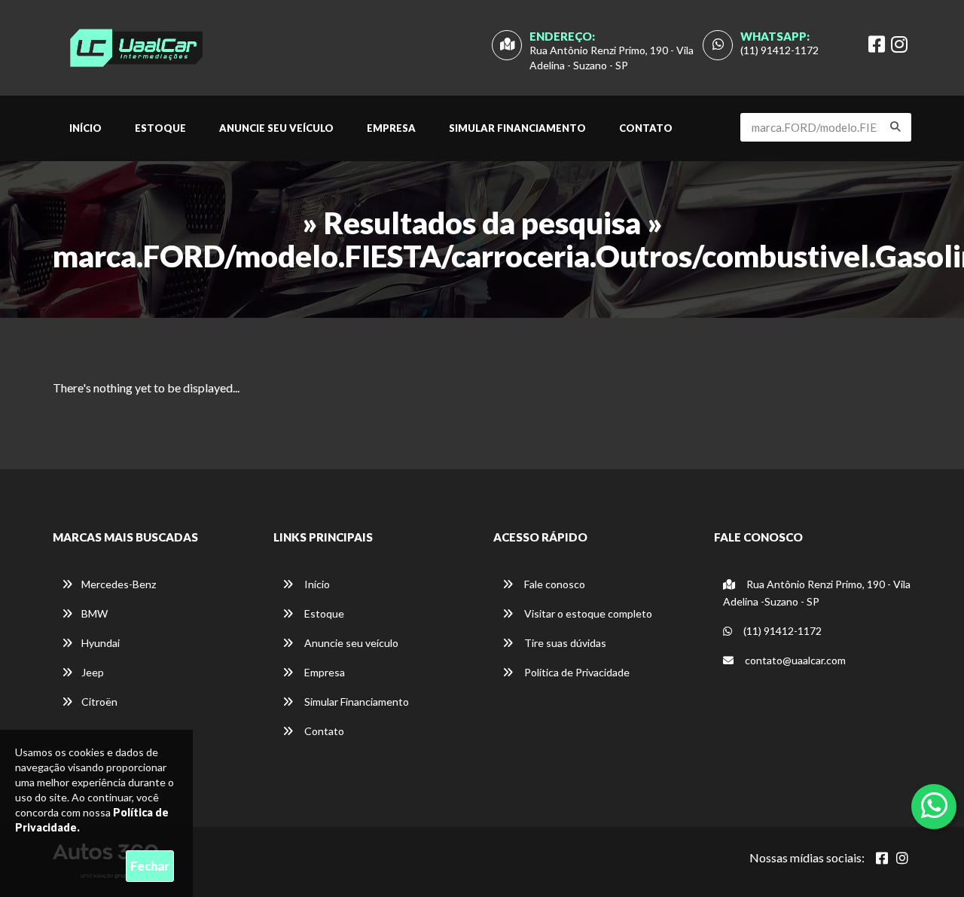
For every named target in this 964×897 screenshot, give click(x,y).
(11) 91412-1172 (779, 50)
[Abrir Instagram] (902, 858)
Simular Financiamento (517, 128)
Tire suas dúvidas (564, 642)
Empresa (391, 128)
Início (85, 128)
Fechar (149, 866)
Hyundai (100, 642)
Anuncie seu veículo (276, 128)
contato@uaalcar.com (795, 660)
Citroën (99, 701)
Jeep (92, 672)
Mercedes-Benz (118, 584)
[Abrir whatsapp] (934, 805)
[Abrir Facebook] (882, 858)
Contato (646, 128)
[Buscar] (895, 126)
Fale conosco (553, 584)
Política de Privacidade (576, 672)
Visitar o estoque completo (587, 613)
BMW (94, 613)
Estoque (160, 128)
